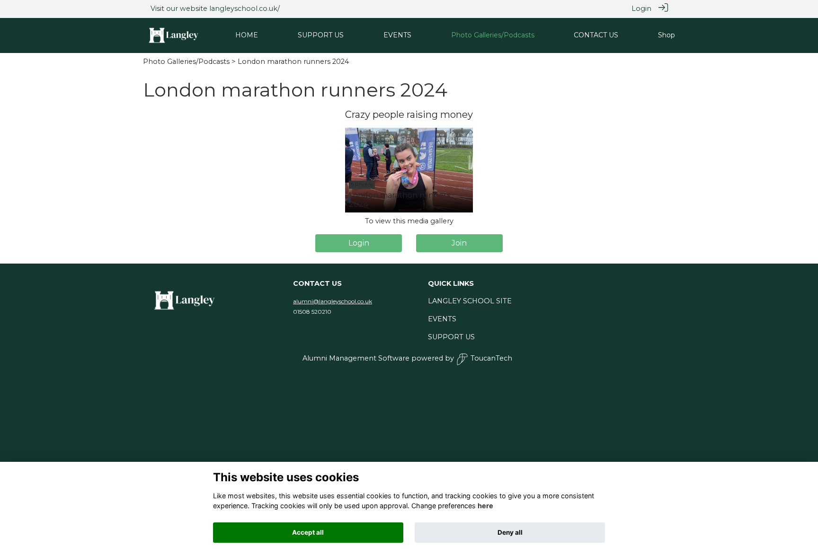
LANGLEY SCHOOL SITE (470, 301)
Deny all (510, 532)
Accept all (308, 532)
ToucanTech (491, 358)
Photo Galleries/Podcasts (186, 61)
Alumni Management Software (355, 358)
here (485, 506)
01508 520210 (312, 311)
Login (641, 8)
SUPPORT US (451, 337)
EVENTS (442, 319)
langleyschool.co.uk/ (244, 8)
